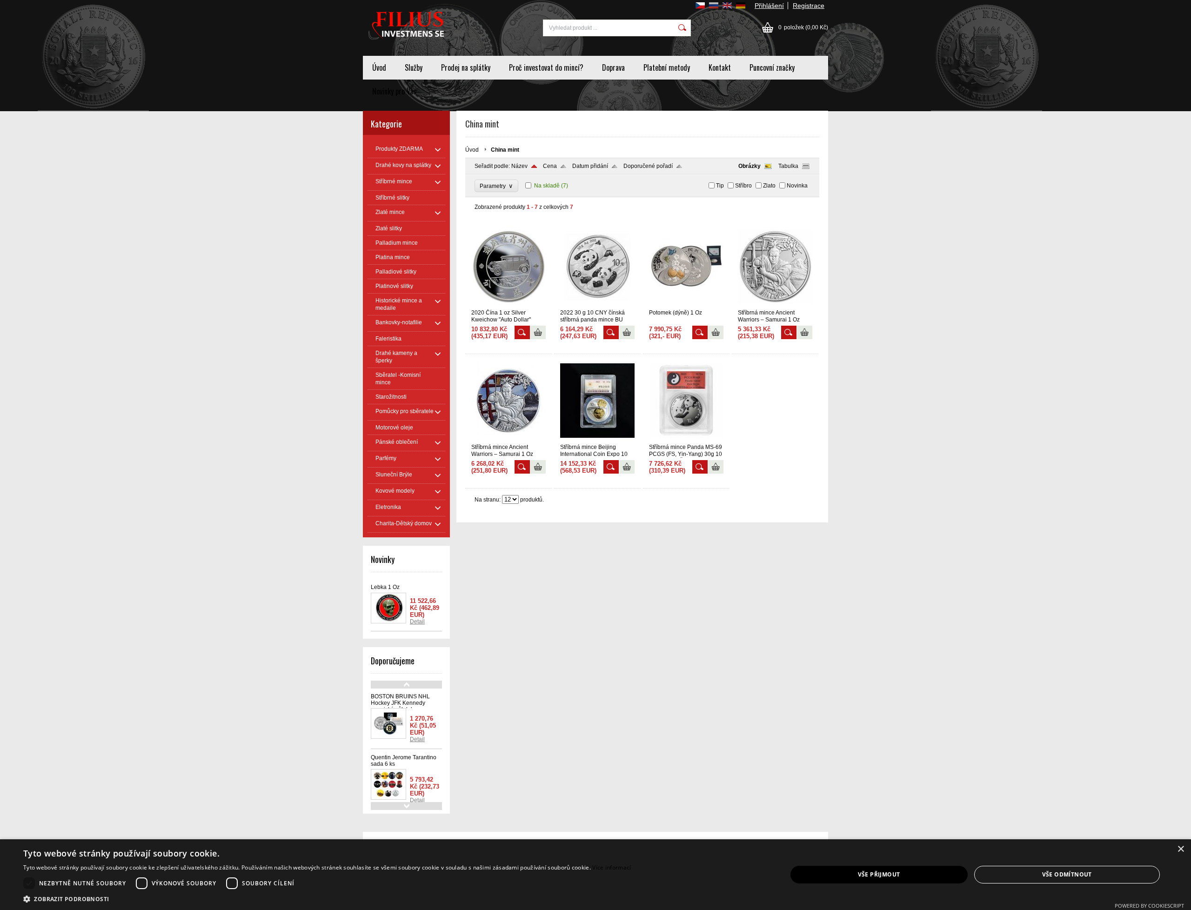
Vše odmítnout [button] (1067, 874)
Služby (413, 67)
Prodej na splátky (465, 67)
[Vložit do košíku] (538, 332)
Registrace (808, 5)
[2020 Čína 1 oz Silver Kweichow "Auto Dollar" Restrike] (508, 305)
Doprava (613, 67)
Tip (720, 185)
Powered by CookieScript (1149, 905)
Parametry (496, 185)
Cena (550, 166)
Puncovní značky (772, 67)
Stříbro (743, 185)
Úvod (379, 67)
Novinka (797, 185)
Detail (417, 621)
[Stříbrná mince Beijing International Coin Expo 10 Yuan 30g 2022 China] (597, 439)
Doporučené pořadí (648, 166)
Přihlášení (769, 5)
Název (519, 166)
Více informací (611, 867)
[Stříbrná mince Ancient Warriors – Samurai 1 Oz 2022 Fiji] (775, 305)
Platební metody (666, 67)
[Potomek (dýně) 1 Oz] (686, 305)
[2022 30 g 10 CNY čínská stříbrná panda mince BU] (597, 305)
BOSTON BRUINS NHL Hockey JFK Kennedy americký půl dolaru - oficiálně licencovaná (400, 706)
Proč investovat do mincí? (546, 67)
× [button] (1180, 849)
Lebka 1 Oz (385, 587)
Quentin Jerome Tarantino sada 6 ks (403, 760)
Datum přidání (590, 166)
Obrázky (749, 166)
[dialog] (595, 874)
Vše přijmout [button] (879, 874)
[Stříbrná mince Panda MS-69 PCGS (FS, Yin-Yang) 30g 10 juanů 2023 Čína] (686, 439)
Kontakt (720, 67)
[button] (327, 898)
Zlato (769, 185)
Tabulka (788, 166)
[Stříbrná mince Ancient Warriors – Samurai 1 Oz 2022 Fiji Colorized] (508, 439)
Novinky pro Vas (394, 91)
